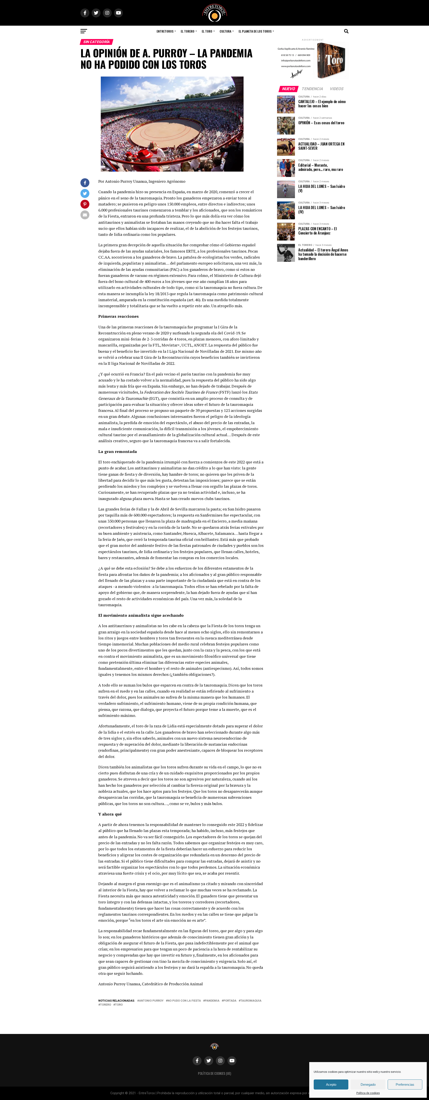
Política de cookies (368, 1093)
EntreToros (165, 31)
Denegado (368, 1084)
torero (105, 1004)
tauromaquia (250, 1000)
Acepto (331, 1084)
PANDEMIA (212, 1000)
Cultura (225, 31)
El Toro (207, 31)
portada (229, 1000)
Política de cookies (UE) (214, 1073)
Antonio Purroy (151, 1000)
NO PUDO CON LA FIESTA (184, 1000)
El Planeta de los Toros (255, 31)
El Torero (187, 31)
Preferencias (405, 1084)
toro (119, 1004)
